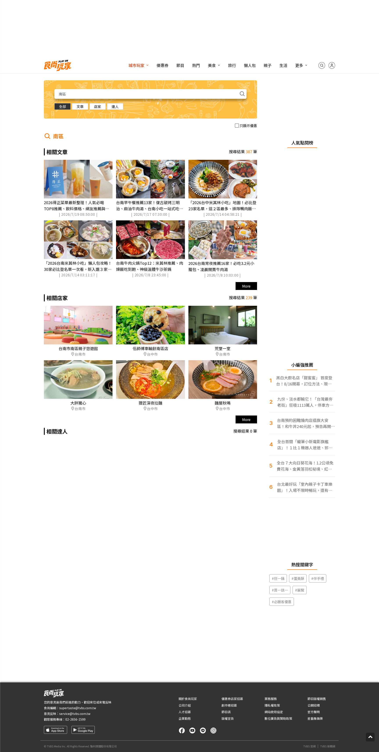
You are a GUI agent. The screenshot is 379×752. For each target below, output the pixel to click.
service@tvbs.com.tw (74, 713)
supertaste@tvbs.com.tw (77, 708)
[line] (203, 730)
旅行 (232, 65)
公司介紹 (185, 705)
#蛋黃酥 (297, 578)
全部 (62, 106)
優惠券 (162, 65)
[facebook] (182, 730)
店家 (97, 106)
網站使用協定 (274, 712)
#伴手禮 (317, 578)
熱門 (196, 65)
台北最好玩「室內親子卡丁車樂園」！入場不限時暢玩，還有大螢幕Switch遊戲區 (304, 487)
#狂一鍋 (278, 578)
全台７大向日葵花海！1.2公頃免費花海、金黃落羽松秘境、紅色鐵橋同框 (305, 466)
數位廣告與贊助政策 (278, 718)
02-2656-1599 (75, 719)
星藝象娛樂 (315, 718)
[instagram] (213, 730)
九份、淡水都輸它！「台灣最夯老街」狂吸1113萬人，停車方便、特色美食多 (305, 402)
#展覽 (299, 590)
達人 (115, 106)
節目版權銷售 (316, 698)
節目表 (226, 712)
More (246, 286)
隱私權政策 (272, 705)
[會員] (332, 65)
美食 (212, 65)
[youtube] (192, 730)
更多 (299, 65)
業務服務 (271, 698)
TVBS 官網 (309, 746)
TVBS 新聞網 (327, 746)
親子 (268, 65)
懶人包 (250, 65)
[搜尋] (321, 65)
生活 (283, 65)
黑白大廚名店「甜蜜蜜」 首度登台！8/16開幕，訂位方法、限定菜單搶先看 (304, 381)
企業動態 (185, 718)
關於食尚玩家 (188, 698)
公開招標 (313, 705)
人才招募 (185, 712)
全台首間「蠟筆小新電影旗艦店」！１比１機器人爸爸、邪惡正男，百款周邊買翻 (305, 445)
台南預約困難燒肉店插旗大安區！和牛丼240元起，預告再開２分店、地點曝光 (306, 423)
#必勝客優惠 (281, 601)
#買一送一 (280, 590)
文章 (80, 106)
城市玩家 (136, 65)
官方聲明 (313, 712)
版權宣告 (228, 718)
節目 (180, 65)
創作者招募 (229, 705)
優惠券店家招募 (232, 698)
